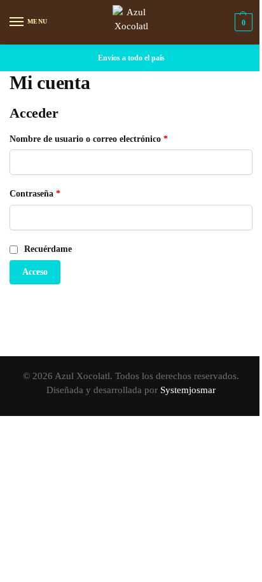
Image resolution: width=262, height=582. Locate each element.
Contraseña (57, 192)
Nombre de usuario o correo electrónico (111, 138)
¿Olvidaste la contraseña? (60, 305)
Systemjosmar (188, 390)
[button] (241, 22)
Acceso (35, 272)
